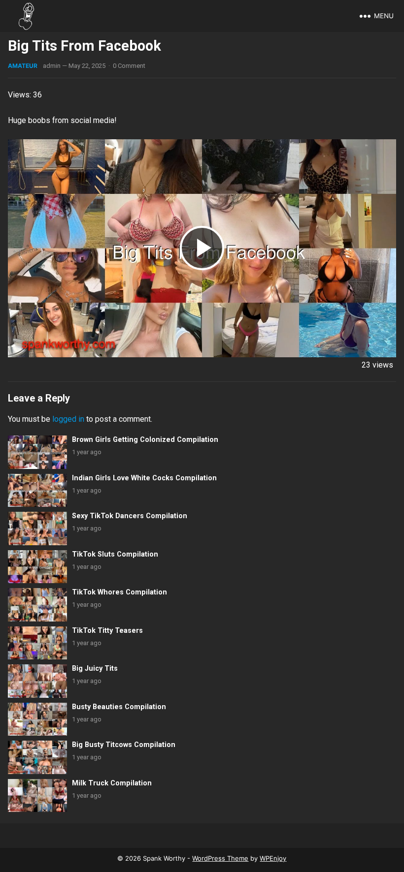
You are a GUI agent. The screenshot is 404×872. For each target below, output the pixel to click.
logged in (68, 419)
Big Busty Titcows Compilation (123, 745)
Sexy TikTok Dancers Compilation (129, 516)
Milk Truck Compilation (112, 783)
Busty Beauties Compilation (119, 707)
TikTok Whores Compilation (119, 592)
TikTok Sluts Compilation (115, 554)
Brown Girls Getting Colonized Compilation (145, 440)
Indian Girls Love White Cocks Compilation (144, 478)
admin (52, 65)
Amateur (22, 65)
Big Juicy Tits (95, 668)
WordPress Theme (220, 858)
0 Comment (129, 65)
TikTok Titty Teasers (107, 630)
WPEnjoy (273, 858)
